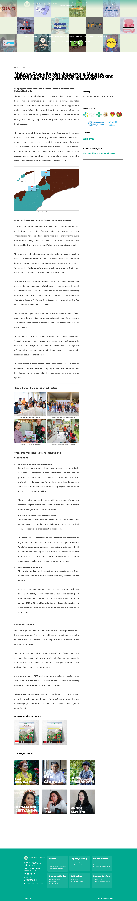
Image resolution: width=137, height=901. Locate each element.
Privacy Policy (27, 898)
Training (73, 3)
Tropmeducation (86, 3)
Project (34, 37)
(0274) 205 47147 (30, 877)
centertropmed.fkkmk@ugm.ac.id (34, 883)
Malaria (42, 37)
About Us (100, 3)
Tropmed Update (65, 5)
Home (26, 37)
